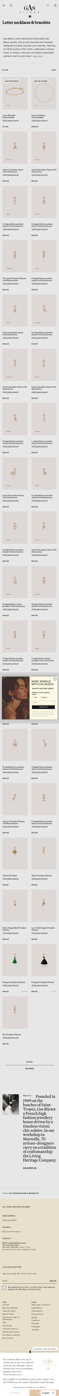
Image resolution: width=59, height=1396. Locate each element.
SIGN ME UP (43, 707)
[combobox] (48, 1393)
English (45, 1393)
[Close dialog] (54, 679)
